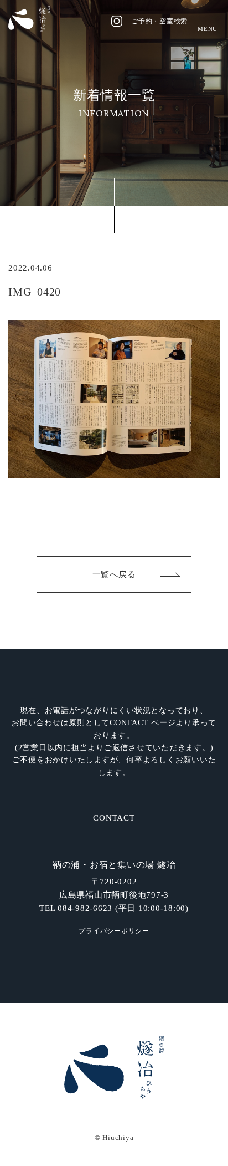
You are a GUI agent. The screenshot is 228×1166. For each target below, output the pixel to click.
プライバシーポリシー (114, 931)
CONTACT (113, 817)
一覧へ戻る (114, 574)
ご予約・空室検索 (159, 21)
